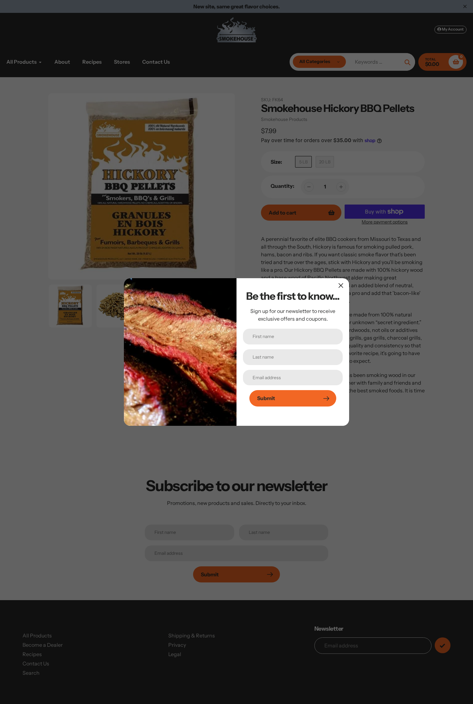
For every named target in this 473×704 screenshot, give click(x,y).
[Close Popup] (341, 285)
